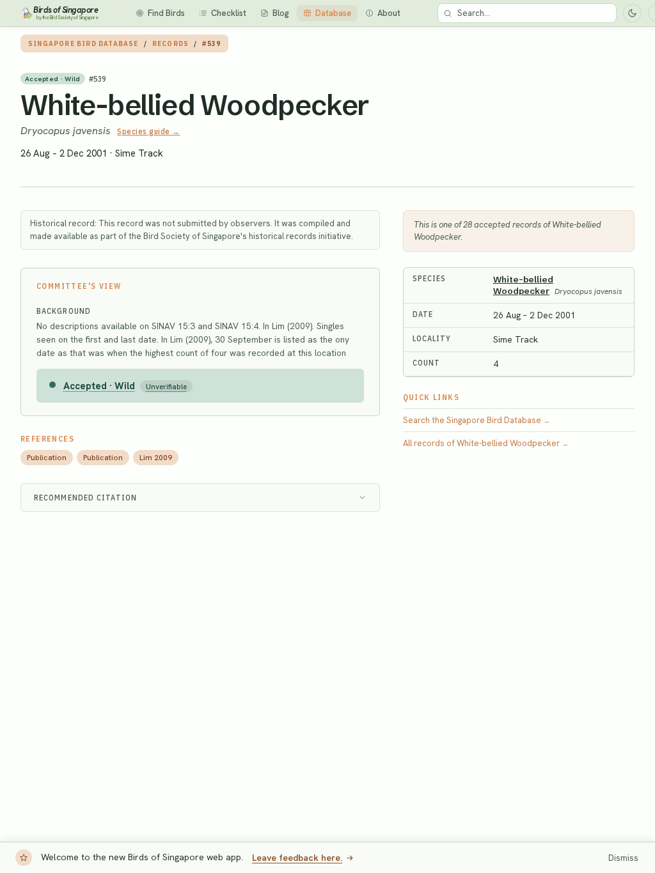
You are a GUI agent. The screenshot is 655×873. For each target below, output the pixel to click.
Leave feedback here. (297, 857)
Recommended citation (85, 497)
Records (170, 43)
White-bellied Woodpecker (194, 105)
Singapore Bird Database (83, 43)
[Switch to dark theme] (632, 13)
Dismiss (623, 858)
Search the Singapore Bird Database (476, 420)
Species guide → (148, 131)
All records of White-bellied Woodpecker (486, 443)
